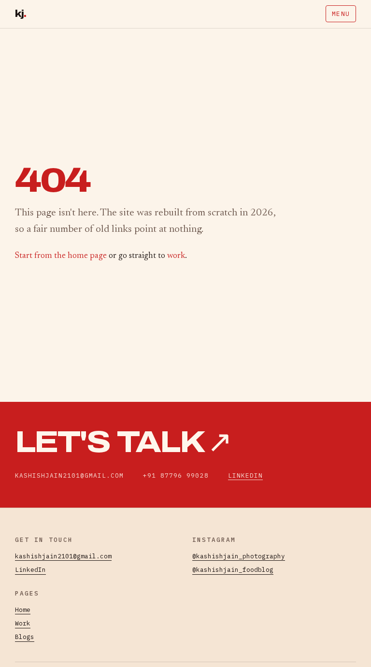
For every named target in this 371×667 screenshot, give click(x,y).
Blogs (24, 637)
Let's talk (123, 442)
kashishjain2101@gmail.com (63, 556)
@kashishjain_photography (238, 556)
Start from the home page (61, 256)
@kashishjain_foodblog (232, 570)
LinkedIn (245, 475)
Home (22, 610)
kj (21, 14)
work (176, 256)
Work (22, 623)
